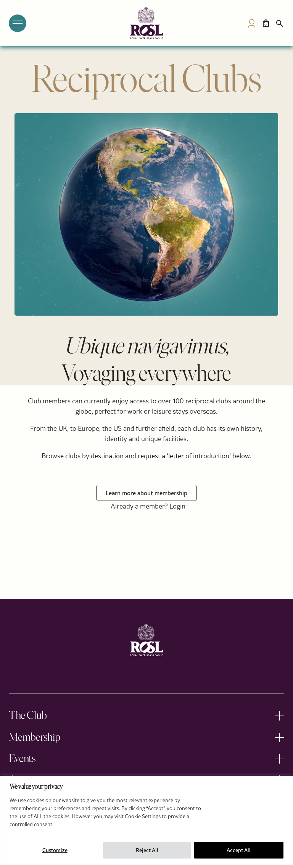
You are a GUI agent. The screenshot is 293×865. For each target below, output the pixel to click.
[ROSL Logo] (146, 639)
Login (177, 506)
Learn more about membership (146, 493)
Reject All (147, 850)
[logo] (146, 23)
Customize (55, 850)
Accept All (239, 850)
